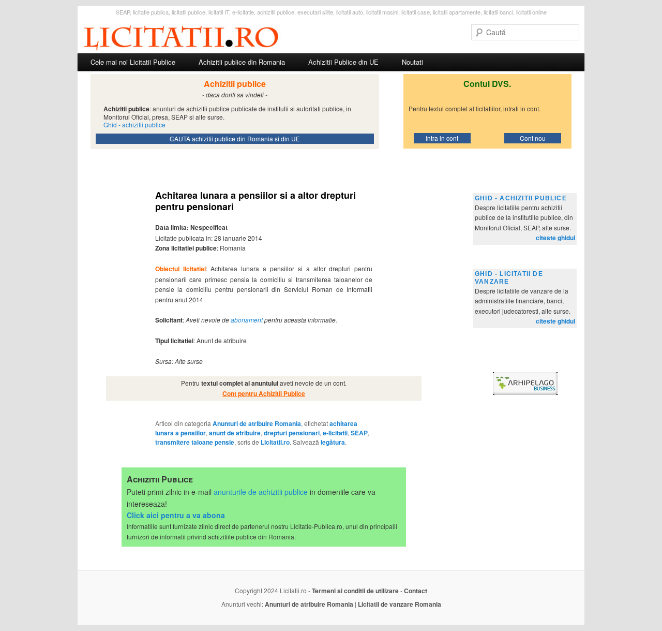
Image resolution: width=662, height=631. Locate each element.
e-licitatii (335, 432)
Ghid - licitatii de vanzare (509, 277)
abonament (247, 319)
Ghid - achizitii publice (521, 198)
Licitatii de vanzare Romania (399, 604)
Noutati (412, 62)
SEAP (359, 432)
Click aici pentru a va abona (176, 515)
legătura (333, 442)
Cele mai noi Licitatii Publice (133, 62)
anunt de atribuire (235, 432)
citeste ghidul (555, 237)
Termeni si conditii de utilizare (355, 590)
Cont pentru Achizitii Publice (263, 393)
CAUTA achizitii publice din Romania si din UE (235, 138)
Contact (415, 590)
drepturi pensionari (292, 432)
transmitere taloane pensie (194, 442)
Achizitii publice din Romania (242, 62)
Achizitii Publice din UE (343, 62)
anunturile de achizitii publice (261, 492)
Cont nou (533, 138)
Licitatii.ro (275, 442)
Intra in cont (442, 138)
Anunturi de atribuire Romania (257, 423)
